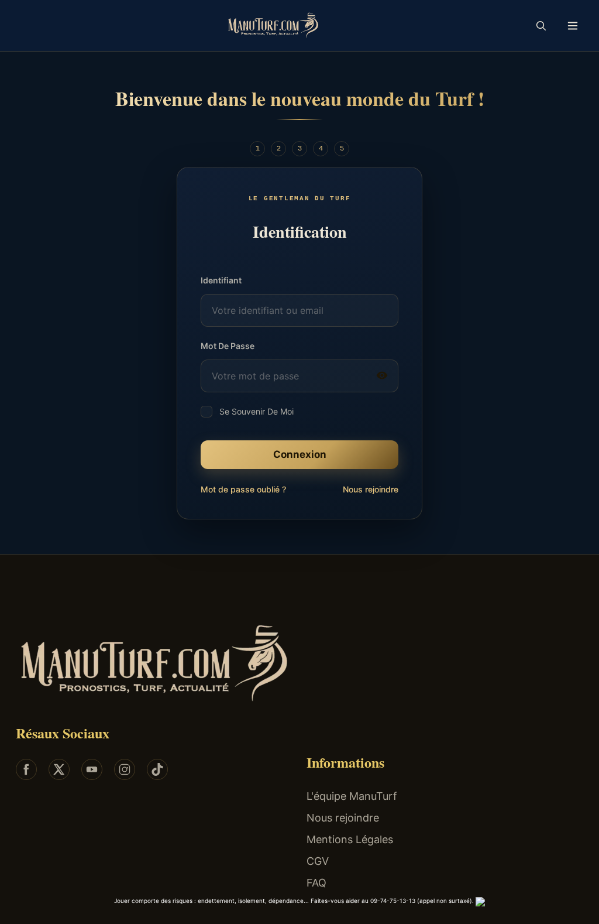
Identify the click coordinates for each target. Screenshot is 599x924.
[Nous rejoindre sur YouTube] (91, 769)
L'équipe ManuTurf (352, 796)
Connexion (299, 454)
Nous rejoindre (370, 489)
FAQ (316, 883)
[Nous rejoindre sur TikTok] (157, 769)
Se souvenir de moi (256, 411)
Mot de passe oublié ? (243, 489)
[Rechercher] (541, 26)
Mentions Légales (350, 839)
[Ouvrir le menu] (572, 25)
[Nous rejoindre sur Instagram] (124, 769)
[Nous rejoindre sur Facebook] (26, 769)
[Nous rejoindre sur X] (59, 769)
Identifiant (221, 280)
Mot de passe (227, 346)
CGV (318, 861)
